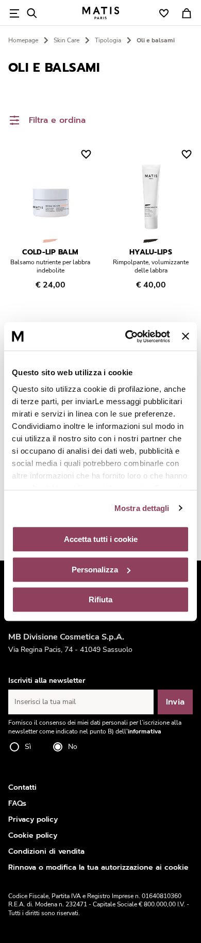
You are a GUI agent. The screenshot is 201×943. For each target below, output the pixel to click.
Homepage (23, 40)
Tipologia (108, 40)
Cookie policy (32, 835)
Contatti (22, 787)
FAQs (17, 803)
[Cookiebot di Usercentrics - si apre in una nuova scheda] (128, 336)
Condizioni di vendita (46, 851)
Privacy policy (33, 819)
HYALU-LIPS (150, 252)
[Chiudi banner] (185, 336)
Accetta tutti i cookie (101, 539)
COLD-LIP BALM (50, 252)
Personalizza (95, 569)
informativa (144, 731)
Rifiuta (100, 599)
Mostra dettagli (142, 508)
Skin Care (66, 40)
